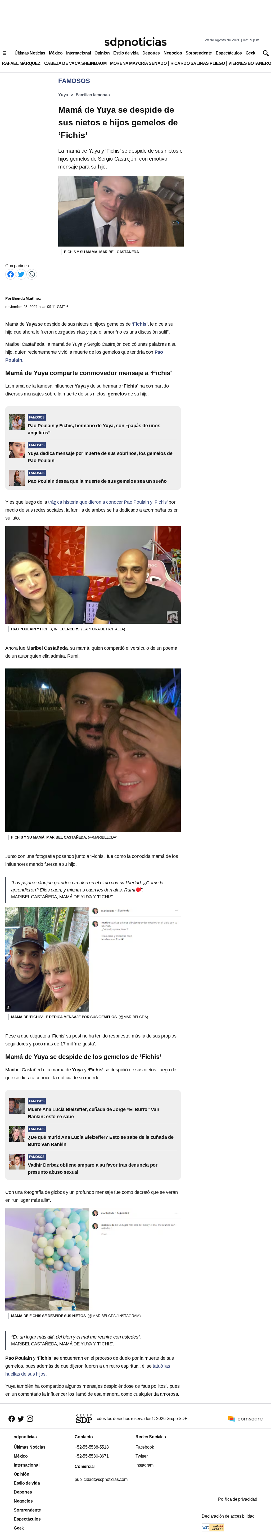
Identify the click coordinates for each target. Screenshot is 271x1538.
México (55, 53)
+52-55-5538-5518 (92, 1447)
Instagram (144, 1465)
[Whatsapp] (31, 274)
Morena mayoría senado (138, 63)
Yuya (63, 95)
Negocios (173, 53)
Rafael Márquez (21, 63)
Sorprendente (199, 53)
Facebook (145, 1447)
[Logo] (135, 42)
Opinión (102, 53)
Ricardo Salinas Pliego (197, 63)
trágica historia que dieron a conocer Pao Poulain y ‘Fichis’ (108, 502)
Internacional (78, 53)
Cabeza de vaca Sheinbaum (75, 63)
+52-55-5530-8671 (92, 1456)
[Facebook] (10, 274)
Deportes (151, 53)
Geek (250, 53)
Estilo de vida (125, 53)
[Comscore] (245, 1418)
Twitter (142, 1456)
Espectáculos (229, 53)
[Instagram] (30, 1419)
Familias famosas (93, 95)
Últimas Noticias (30, 53)
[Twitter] (21, 274)
